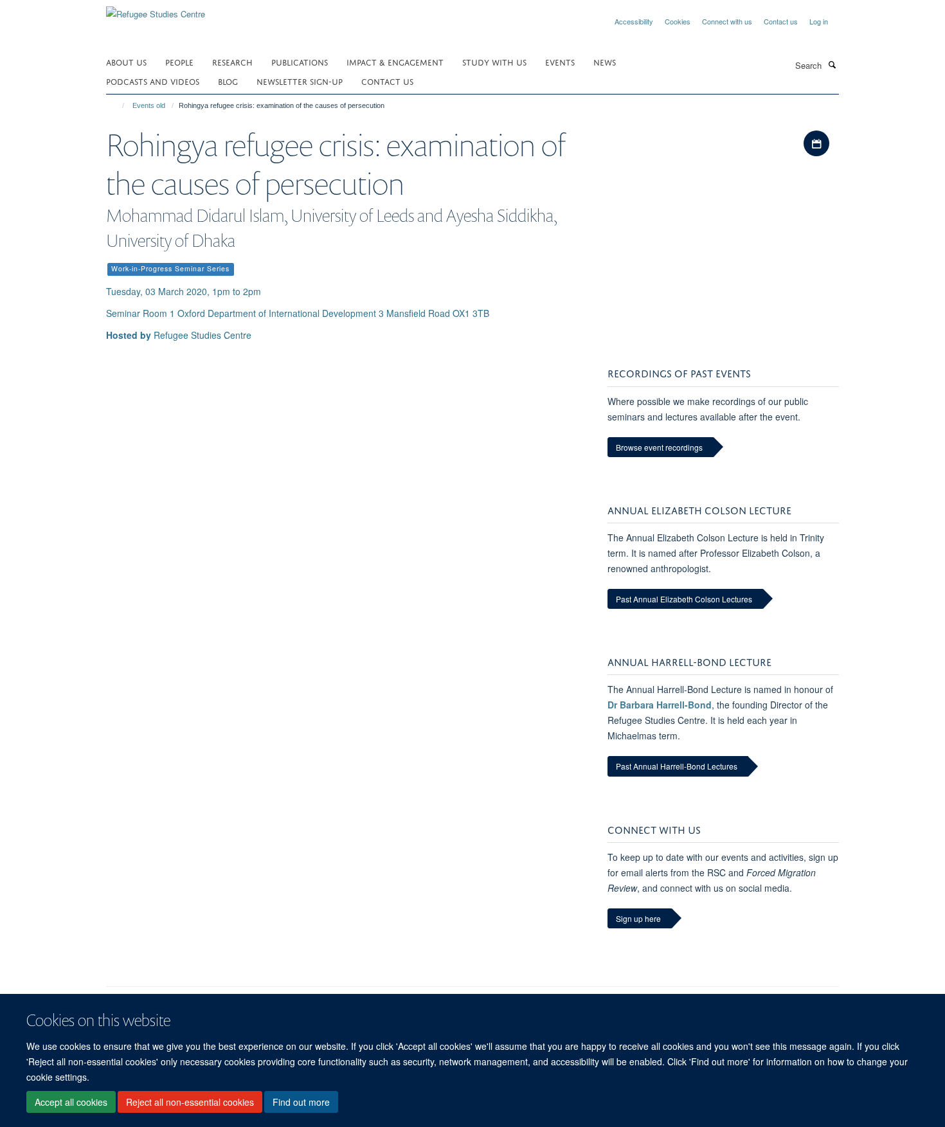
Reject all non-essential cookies (190, 1101)
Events (560, 61)
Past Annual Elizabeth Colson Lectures (684, 598)
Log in (818, 21)
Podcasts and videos (152, 81)
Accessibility (634, 21)
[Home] (117, 105)
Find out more (301, 1101)
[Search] (832, 64)
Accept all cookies (71, 1101)
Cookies (677, 21)
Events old (148, 105)
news (604, 61)
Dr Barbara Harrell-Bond (660, 704)
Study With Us (494, 61)
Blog (228, 81)
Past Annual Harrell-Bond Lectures (676, 766)
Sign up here (638, 918)
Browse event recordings (659, 447)
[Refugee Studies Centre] (155, 9)
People (179, 61)
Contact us (781, 21)
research (232, 61)
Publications (299, 61)
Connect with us (727, 21)
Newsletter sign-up (299, 81)
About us (126, 61)
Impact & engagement (395, 61)
